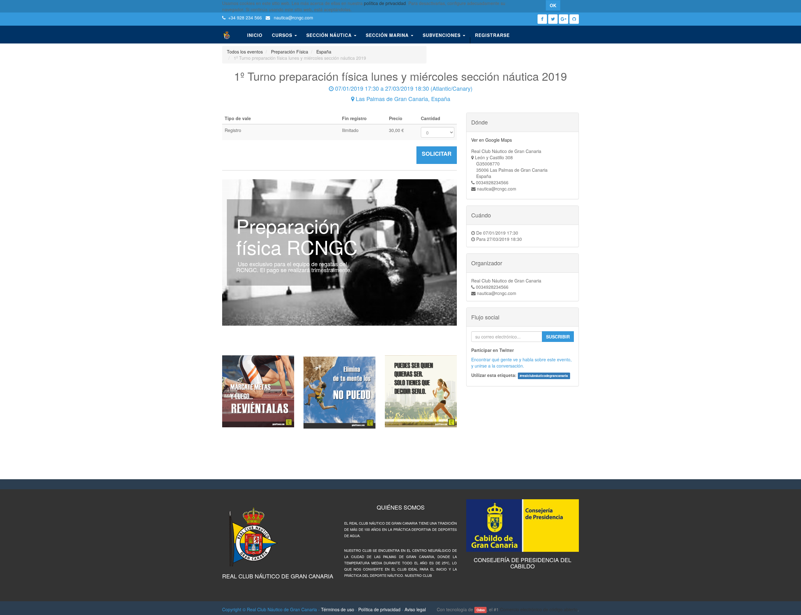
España (323, 51)
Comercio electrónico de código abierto (539, 609)
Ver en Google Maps (491, 140)
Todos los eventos (245, 51)
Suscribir (558, 336)
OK (553, 5)
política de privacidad (385, 3)
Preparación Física (289, 51)
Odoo (481, 609)
